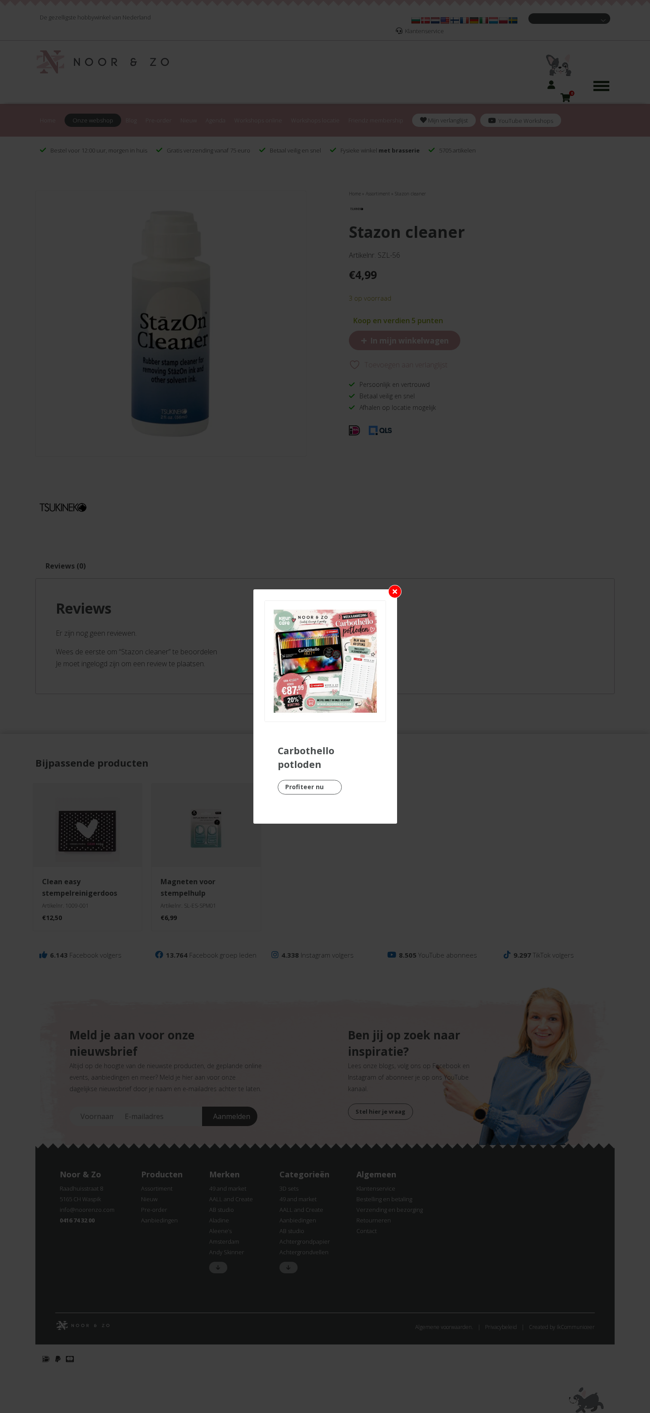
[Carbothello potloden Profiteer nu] (325, 661)
